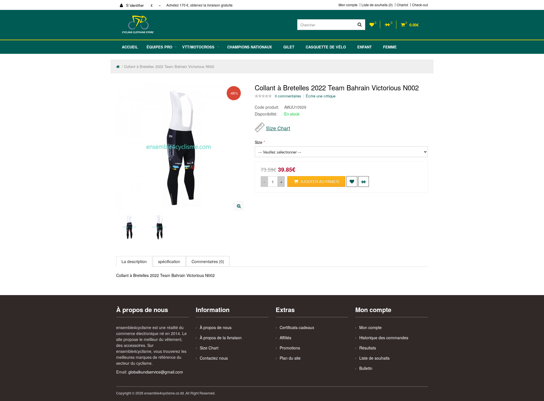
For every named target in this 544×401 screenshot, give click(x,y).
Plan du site (290, 358)
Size (258, 142)
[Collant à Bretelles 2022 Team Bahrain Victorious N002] (239, 206)
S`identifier (134, 5)
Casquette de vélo (326, 47)
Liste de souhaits (374, 358)
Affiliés (285, 337)
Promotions (290, 348)
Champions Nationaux (249, 47)
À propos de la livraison (221, 337)
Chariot (402, 5)
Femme (390, 47)
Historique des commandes (383, 337)
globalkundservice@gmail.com (155, 372)
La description (134, 261)
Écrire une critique (320, 96)
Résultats (367, 348)
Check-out (420, 5)
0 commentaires (288, 96)
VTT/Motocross (198, 47)
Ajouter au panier (319, 181)
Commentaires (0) (208, 261)
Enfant (364, 47)
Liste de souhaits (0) (377, 5)
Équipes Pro (159, 47)
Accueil (130, 47)
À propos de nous (215, 327)
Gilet (288, 47)
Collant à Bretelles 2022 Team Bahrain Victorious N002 (169, 66)
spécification (169, 261)
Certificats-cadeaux (297, 327)
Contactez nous (214, 358)
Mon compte (348, 5)
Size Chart (278, 128)
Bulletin (365, 368)
